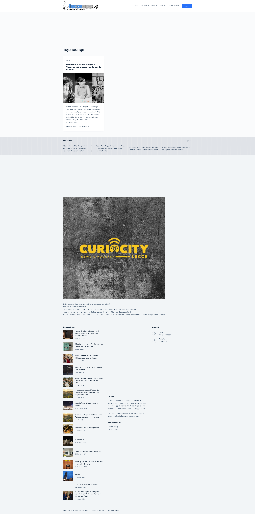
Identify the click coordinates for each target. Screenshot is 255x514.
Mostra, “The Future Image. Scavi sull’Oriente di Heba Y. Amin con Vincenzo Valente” (87, 333)
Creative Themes (113, 510)
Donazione (187, 6)
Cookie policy (113, 427)
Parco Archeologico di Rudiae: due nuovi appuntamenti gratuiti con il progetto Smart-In (87, 392)
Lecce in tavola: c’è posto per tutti (87, 428)
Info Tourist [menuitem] (145, 6)
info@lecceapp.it (165, 335)
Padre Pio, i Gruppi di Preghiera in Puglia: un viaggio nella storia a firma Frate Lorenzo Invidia (111, 148)
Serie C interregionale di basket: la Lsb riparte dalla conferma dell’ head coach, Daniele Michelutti (100, 309)
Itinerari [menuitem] (154, 6)
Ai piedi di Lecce (80, 439)
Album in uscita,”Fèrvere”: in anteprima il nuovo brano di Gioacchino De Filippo (89, 380)
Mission (77, 475)
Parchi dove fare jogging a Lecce (86, 484)
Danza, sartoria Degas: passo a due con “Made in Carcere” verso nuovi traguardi (143, 148)
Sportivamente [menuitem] (174, 6)
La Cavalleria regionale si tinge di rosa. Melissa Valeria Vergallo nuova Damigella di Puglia (88, 494)
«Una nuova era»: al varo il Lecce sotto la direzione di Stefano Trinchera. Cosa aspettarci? (97, 312)
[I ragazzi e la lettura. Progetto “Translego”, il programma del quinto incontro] (83, 88)
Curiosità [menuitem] (163, 6)
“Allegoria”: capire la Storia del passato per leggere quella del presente (176, 148)
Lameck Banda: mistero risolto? (75, 307)
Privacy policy (113, 429)
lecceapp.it (163, 342)
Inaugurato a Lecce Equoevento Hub (88, 451)
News (68, 60)
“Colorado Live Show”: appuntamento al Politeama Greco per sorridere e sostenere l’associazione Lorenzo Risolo (77, 148)
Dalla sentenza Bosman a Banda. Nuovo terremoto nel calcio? (86, 304)
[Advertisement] (127, 27)
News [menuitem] (136, 6)
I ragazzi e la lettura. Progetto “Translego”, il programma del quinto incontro (83, 67)
